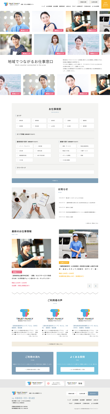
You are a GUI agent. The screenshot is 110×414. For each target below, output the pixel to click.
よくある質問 (95, 6)
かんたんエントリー (106, 4)
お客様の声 (80, 6)
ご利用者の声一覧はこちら (55, 344)
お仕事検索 (49, 6)
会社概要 (55, 6)
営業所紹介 (62, 6)
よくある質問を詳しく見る (78, 369)
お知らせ (68, 6)
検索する (55, 180)
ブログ (74, 6)
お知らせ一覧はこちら (92, 223)
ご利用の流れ (87, 6)
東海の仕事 (83, 2)
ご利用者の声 (77, 403)
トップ (43, 6)
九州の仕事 (94, 2)
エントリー (93, 393)
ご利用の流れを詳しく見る (33, 369)
